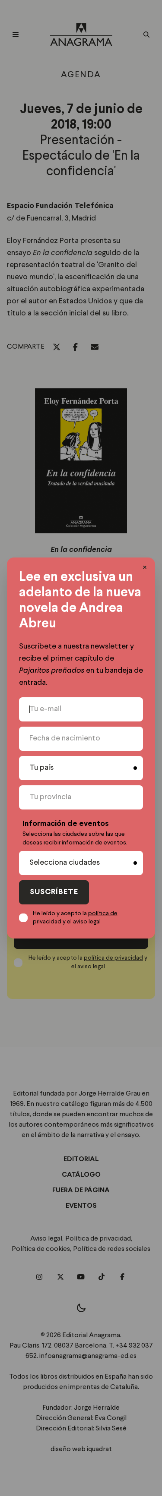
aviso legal (87, 922)
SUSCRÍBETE (54, 892)
